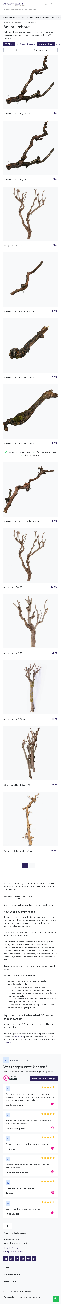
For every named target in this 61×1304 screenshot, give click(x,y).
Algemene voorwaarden (29, 1297)
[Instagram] (11, 1258)
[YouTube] (28, 1258)
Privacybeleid (9, 1297)
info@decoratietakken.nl (15, 1251)
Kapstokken (45, 17)
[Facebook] (5, 1258)
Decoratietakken (16, 23)
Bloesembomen (32, 17)
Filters (10, 44)
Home (5, 23)
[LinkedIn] (17, 1258)
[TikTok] (34, 1258)
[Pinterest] (22, 1258)
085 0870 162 (10, 1248)
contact (18, 1036)
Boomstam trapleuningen (13, 17)
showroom (8, 1042)
